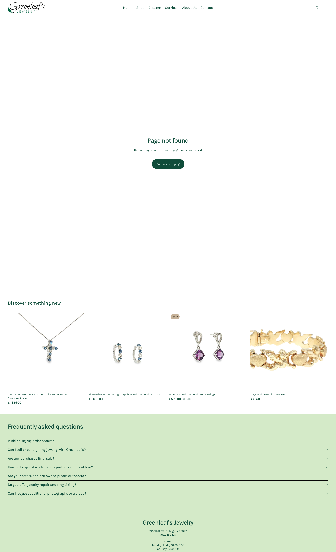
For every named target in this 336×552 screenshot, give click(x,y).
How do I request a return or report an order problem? (50, 467)
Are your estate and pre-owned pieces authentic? (47, 476)
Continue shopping (168, 164)
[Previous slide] (13, 352)
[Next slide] (80, 352)
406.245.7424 (168, 534)
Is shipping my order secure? (31, 441)
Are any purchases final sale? (31, 458)
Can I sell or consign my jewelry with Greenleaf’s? (47, 449)
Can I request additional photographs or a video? (47, 493)
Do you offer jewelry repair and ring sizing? (42, 484)
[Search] (317, 7)
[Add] (80, 384)
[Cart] (325, 7)
